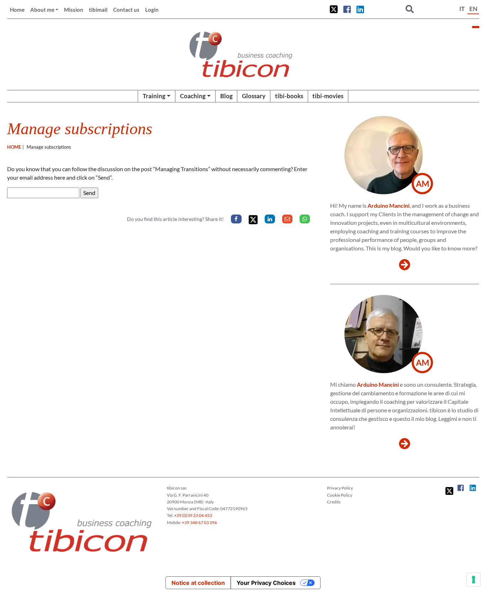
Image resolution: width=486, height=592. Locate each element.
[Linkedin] (270, 219)
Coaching (193, 96)
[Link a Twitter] (333, 9)
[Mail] (287, 219)
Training (154, 96)
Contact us (126, 9)
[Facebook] (236, 219)
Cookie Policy (339, 495)
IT (462, 8)
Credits (333, 501)
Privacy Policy (340, 488)
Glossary (253, 96)
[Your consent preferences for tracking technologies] (473, 579)
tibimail (98, 9)
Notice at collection (198, 582)
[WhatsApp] (305, 219)
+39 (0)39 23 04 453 (193, 515)
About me (42, 9)
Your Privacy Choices (266, 582)
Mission (73, 9)
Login (152, 9)
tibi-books (289, 96)
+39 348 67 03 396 (199, 522)
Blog (226, 96)
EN (473, 8)
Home (17, 9)
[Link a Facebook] (347, 9)
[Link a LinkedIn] (360, 9)
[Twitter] (253, 220)
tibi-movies (327, 96)
